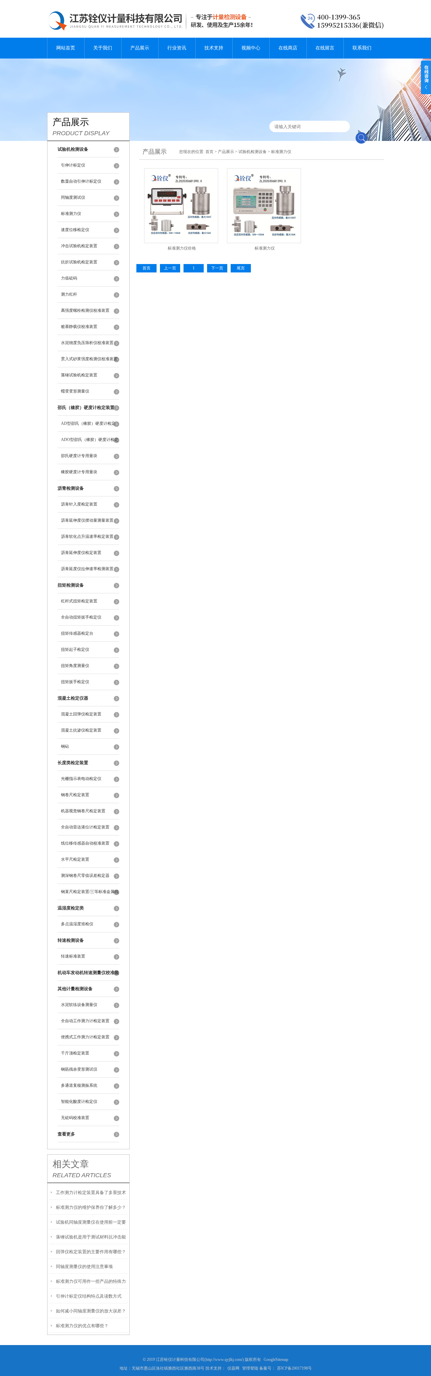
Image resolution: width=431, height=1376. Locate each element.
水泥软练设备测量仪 (79, 1004)
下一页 (217, 268)
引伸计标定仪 (73, 165)
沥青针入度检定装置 (79, 504)
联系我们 (362, 47)
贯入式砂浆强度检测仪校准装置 (89, 359)
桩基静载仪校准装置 (79, 326)
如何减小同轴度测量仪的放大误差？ (91, 1310)
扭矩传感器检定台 (77, 633)
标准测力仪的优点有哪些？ (82, 1325)
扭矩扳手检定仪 (75, 681)
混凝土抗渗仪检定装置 (81, 730)
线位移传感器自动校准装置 (85, 843)
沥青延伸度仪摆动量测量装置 (87, 520)
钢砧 (65, 746)
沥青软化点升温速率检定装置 (87, 536)
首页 (209, 151)
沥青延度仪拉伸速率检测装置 (87, 568)
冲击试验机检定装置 (79, 246)
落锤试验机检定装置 (79, 375)
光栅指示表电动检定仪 (81, 778)
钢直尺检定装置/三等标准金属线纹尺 (90, 894)
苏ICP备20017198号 (294, 1368)
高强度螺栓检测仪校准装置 (85, 310)
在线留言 (325, 47)
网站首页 (65, 47)
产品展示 (139, 47)
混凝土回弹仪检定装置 (81, 714)
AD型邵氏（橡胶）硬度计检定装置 (88, 426)
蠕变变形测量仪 (75, 391)
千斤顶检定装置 (75, 1053)
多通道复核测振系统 (79, 1085)
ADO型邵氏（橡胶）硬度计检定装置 (90, 442)
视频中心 (250, 47)
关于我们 (102, 47)
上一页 (170, 268)
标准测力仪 (71, 213)
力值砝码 (69, 278)
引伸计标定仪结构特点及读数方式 (89, 1296)
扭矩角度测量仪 (75, 665)
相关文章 (71, 1164)
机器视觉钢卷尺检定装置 (83, 811)
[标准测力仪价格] (181, 197)
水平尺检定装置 (75, 859)
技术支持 (213, 47)
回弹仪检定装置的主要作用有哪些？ (91, 1251)
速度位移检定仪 (75, 229)
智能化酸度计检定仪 (79, 1101)
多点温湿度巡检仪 (77, 924)
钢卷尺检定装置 (75, 794)
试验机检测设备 (252, 151)
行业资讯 (176, 47)
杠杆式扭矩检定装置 (79, 601)
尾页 (241, 268)
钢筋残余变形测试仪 (79, 1069)
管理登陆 (250, 1368)
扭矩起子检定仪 (75, 649)
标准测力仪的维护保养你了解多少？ (91, 1207)
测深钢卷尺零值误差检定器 (85, 875)
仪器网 (233, 1368)
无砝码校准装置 (75, 1117)
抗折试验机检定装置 (79, 262)
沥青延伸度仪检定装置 (81, 552)
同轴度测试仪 (73, 197)
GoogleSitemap (276, 1359)
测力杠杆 (69, 294)
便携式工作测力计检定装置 (85, 1037)
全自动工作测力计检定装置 (85, 1020)
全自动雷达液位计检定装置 (85, 827)
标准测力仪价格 (182, 248)
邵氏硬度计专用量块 (79, 455)
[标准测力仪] (264, 197)
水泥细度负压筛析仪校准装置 (87, 342)
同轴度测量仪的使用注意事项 (84, 1266)
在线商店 (287, 47)
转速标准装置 (73, 956)
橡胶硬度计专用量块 (79, 472)
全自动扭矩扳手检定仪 (81, 617)
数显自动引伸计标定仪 (81, 181)
